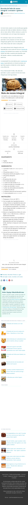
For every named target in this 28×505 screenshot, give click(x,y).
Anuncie (23, 474)
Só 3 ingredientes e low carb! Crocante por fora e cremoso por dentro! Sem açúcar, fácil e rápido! (16, 435)
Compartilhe (9, 108)
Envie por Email (20, 108)
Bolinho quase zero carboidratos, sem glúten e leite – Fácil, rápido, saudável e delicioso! (16, 450)
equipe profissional (15, 299)
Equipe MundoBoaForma (19, 13)
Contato (5, 476)
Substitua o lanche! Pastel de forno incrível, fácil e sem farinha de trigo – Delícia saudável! (15, 371)
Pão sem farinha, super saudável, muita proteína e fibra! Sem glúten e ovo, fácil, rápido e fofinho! (16, 442)
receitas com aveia (17, 276)
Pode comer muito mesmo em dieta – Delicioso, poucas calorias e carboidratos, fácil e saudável (15, 458)
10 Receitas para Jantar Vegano (14, 377)
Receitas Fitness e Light (13, 5)
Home (3, 5)
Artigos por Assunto (12, 476)
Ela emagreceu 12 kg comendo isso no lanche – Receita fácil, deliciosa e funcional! (16, 465)
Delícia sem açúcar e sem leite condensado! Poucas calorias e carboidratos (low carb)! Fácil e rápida (15, 348)
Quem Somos (5, 474)
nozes (9, 276)
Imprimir (10, 104)
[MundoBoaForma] (14, 2)
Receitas (6, 5)
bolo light (5, 276)
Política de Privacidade (15, 474)
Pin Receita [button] (19, 104)
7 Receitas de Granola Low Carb (14, 323)
